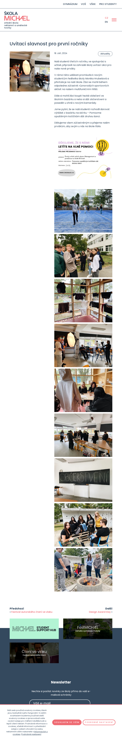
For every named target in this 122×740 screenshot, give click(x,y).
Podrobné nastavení (31, 734)
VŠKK (93, 4)
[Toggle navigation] (114, 20)
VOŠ (83, 4)
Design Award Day (100, 612)
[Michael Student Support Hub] (34, 629)
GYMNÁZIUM (70, 4)
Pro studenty (108, 4)
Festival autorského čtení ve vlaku (31, 612)
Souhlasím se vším (66, 722)
